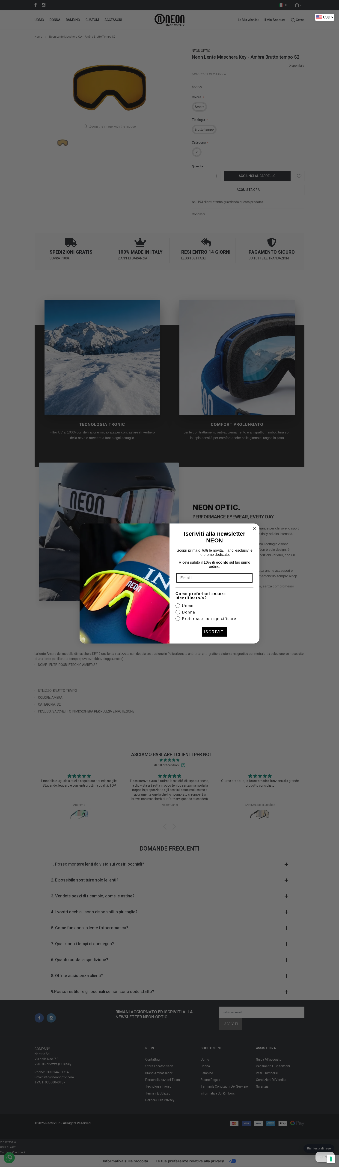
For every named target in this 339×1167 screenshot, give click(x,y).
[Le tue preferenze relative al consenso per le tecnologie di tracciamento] (331, 1159)
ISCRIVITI (214, 632)
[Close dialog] (254, 528)
